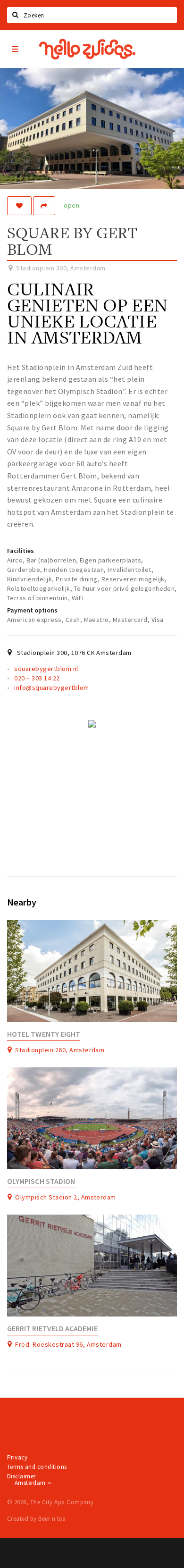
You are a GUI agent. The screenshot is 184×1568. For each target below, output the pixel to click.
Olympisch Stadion (41, 1181)
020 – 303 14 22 (36, 678)
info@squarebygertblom (51, 687)
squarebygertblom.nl (46, 668)
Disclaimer (21, 1476)
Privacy (17, 1457)
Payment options (32, 610)
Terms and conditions (37, 1467)
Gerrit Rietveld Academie (52, 1328)
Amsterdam (31, 1483)
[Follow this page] (19, 205)
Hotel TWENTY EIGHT (43, 1034)
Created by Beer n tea (36, 1519)
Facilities (20, 550)
